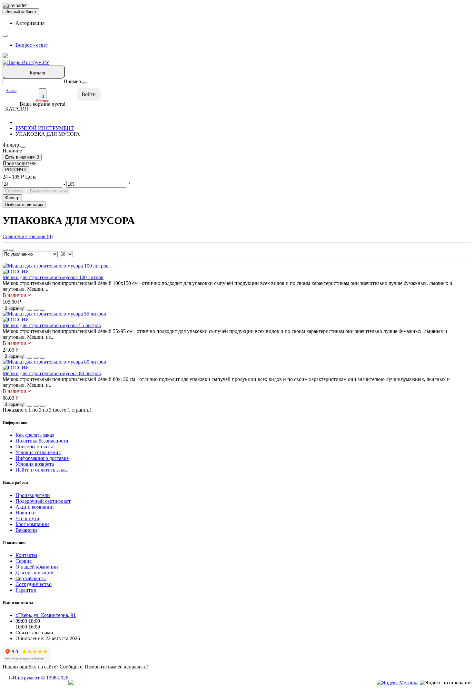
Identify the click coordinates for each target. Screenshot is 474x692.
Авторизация (29, 23)
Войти (89, 94)
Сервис (23, 561)
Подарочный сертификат (43, 501)
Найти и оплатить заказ (41, 470)
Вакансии (26, 530)
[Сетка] (5, 250)
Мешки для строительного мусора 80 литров (52, 373)
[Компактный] (11, 250)
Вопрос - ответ (31, 45)
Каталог (37, 73)
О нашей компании (36, 567)
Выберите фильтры (49, 191)
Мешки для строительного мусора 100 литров (53, 277)
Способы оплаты (34, 446)
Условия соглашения (38, 452)
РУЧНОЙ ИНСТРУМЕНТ (44, 128)
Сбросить (14, 191)
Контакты (26, 555)
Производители (32, 495)
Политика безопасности (41, 440)
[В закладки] (36, 310)
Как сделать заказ (34, 435)
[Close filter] (22, 147)
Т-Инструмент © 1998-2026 (38, 677)
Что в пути (27, 518)
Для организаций (34, 572)
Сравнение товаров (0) (28, 236)
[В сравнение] (42, 310)
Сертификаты (30, 578)
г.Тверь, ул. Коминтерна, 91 (45, 615)
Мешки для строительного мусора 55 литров (52, 325)
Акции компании (34, 507)
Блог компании (32, 524)
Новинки (25, 512)
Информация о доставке (42, 458)
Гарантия (25, 590)
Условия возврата (34, 464)
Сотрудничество (33, 584)
